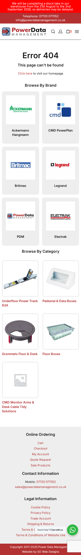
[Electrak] (60, 218)
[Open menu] (77, 31)
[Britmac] (20, 167)
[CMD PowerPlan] (60, 111)
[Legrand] (60, 167)
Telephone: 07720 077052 (41, 16)
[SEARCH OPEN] (53, 31)
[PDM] (20, 218)
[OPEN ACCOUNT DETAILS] (60, 31)
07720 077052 (46, 482)
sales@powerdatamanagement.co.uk (40, 487)
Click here (25, 73)
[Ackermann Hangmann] (20, 111)
